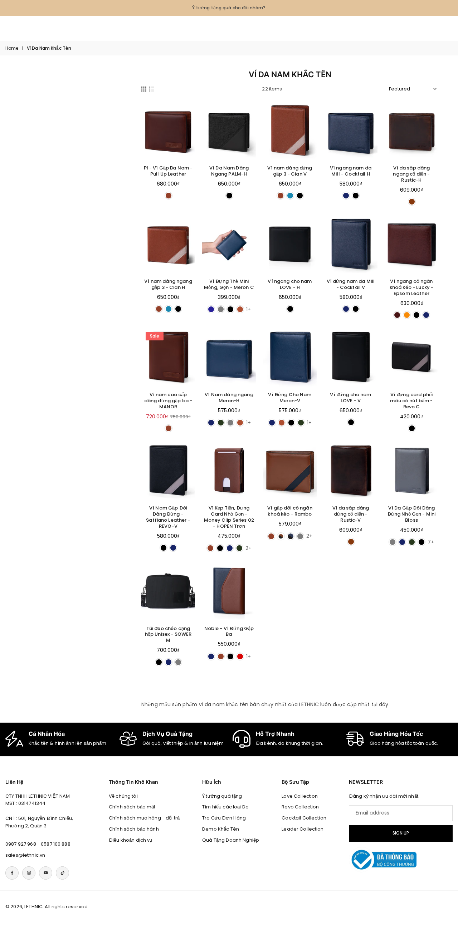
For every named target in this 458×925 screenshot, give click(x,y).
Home (12, 48)
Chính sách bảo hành (134, 829)
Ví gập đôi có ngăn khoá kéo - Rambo (289, 511)
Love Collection (300, 796)
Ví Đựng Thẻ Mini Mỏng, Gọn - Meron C (229, 284)
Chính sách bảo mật (132, 806)
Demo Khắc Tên (220, 829)
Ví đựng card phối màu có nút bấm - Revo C (411, 400)
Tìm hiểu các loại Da (225, 806)
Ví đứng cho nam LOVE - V (350, 397)
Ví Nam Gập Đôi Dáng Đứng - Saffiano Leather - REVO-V (168, 517)
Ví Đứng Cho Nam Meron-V (289, 397)
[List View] (151, 89)
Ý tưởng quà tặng (222, 796)
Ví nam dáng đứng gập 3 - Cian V (289, 170)
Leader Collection (302, 829)
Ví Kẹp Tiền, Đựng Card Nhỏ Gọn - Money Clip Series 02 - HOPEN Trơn (229, 517)
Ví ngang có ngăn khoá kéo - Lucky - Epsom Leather (412, 287)
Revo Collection (300, 806)
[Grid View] (143, 89)
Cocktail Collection (304, 818)
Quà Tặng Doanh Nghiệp (230, 840)
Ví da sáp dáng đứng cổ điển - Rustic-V (350, 514)
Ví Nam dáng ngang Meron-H (229, 397)
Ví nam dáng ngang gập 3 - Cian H (168, 284)
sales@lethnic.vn (25, 855)
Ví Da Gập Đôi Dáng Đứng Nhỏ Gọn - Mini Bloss (412, 514)
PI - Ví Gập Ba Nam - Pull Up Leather (168, 170)
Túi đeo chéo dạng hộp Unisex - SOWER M (168, 634)
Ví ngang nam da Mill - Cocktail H (350, 170)
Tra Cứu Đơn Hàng (224, 818)
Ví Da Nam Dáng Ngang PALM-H (229, 170)
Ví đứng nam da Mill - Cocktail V (351, 284)
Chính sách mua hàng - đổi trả (144, 818)
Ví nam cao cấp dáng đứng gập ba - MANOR (168, 400)
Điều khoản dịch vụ (130, 840)
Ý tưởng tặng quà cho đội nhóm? (228, 7)
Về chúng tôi (123, 796)
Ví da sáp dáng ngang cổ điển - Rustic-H (411, 173)
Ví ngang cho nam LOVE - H (290, 284)
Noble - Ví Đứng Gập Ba (229, 631)
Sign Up (401, 833)
